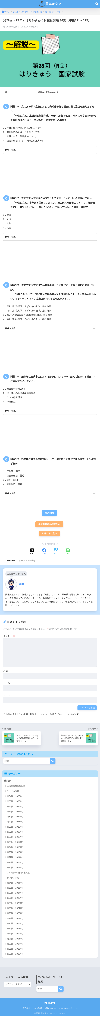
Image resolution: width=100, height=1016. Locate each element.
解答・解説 (10, 150)
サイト (6, 695)
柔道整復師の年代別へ (49, 524)
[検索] (52, 761)
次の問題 (49, 513)
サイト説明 (37, 1008)
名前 (5, 671)
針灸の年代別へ (49, 533)
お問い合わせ (50, 1008)
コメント (9, 636)
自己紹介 (26, 1008)
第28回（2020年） (27, 560)
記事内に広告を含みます (48, 92)
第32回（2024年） (15, 806)
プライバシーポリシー (68, 1008)
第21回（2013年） (15, 862)
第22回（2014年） (15, 857)
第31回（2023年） (15, 811)
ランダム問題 (13, 791)
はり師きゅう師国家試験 (18, 872)
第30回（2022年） (15, 817)
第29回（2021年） (15, 822)
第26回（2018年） (15, 837)
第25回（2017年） (15, 842)
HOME (51, 1002)
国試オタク (53, 3)
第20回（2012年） (15, 867)
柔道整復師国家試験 (16, 786)
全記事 (7, 780)
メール (6, 683)
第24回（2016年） (15, 847)
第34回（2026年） (15, 796)
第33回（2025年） (15, 801)
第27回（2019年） (15, 832)
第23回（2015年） (15, 852)
